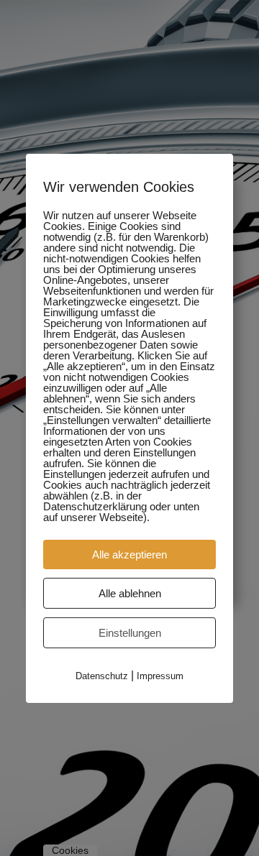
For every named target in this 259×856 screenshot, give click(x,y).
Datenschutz (102, 675)
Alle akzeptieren (129, 554)
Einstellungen (130, 632)
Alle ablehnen (130, 592)
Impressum (160, 675)
